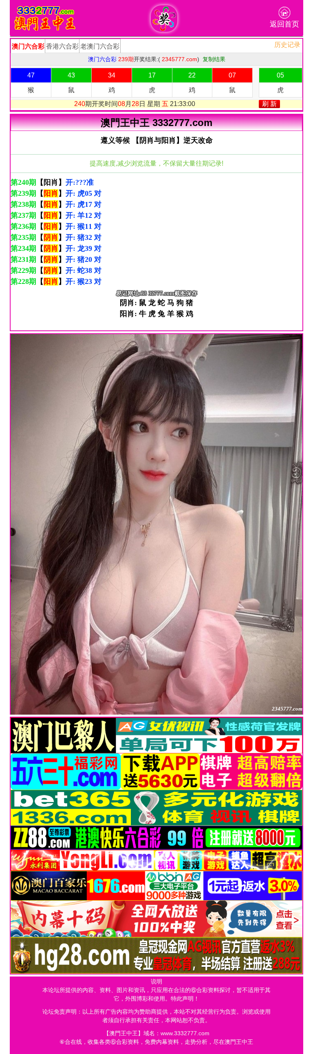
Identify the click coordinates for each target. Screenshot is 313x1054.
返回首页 (284, 24)
